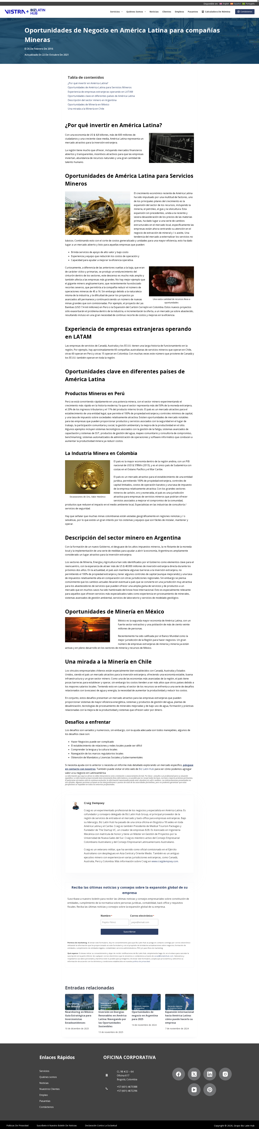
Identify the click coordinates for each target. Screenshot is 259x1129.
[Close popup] (193, 436)
